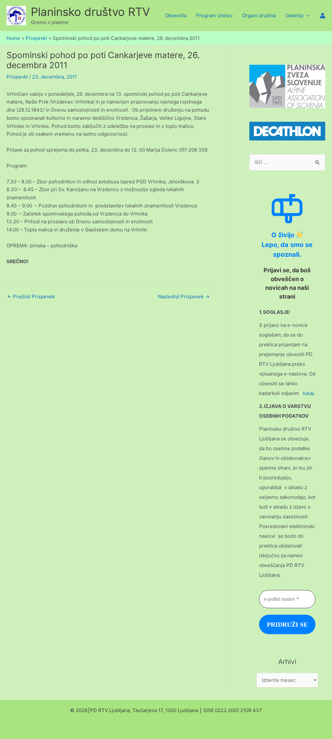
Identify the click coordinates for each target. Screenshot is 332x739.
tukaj (308, 393)
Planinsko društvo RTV (90, 11)
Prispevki (17, 77)
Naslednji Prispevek (183, 296)
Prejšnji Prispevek (31, 296)
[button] (306, 15)
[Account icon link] (323, 15)
